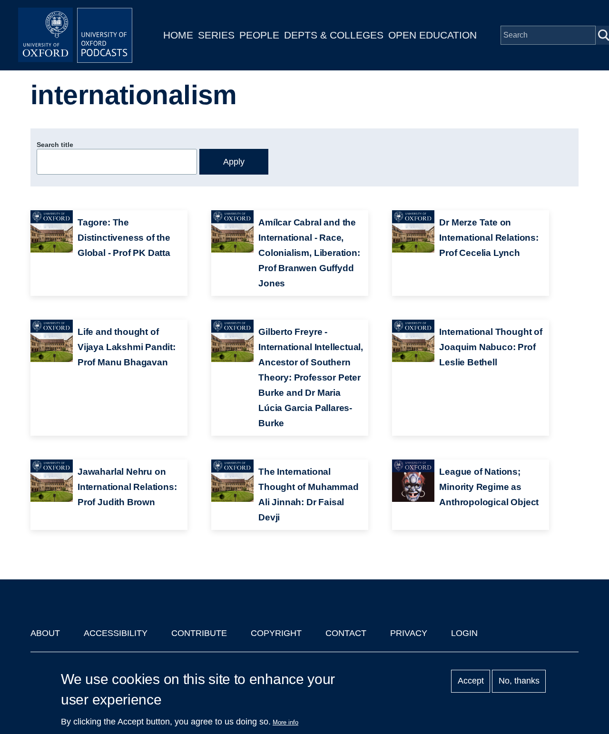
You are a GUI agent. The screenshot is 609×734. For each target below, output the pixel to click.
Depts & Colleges (333, 34)
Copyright (276, 633)
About (45, 633)
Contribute (199, 633)
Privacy (408, 633)
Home (178, 34)
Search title (55, 144)
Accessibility (115, 633)
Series (216, 34)
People (259, 34)
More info (285, 722)
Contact (345, 633)
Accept (471, 681)
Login (464, 633)
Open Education (432, 34)
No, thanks (519, 681)
